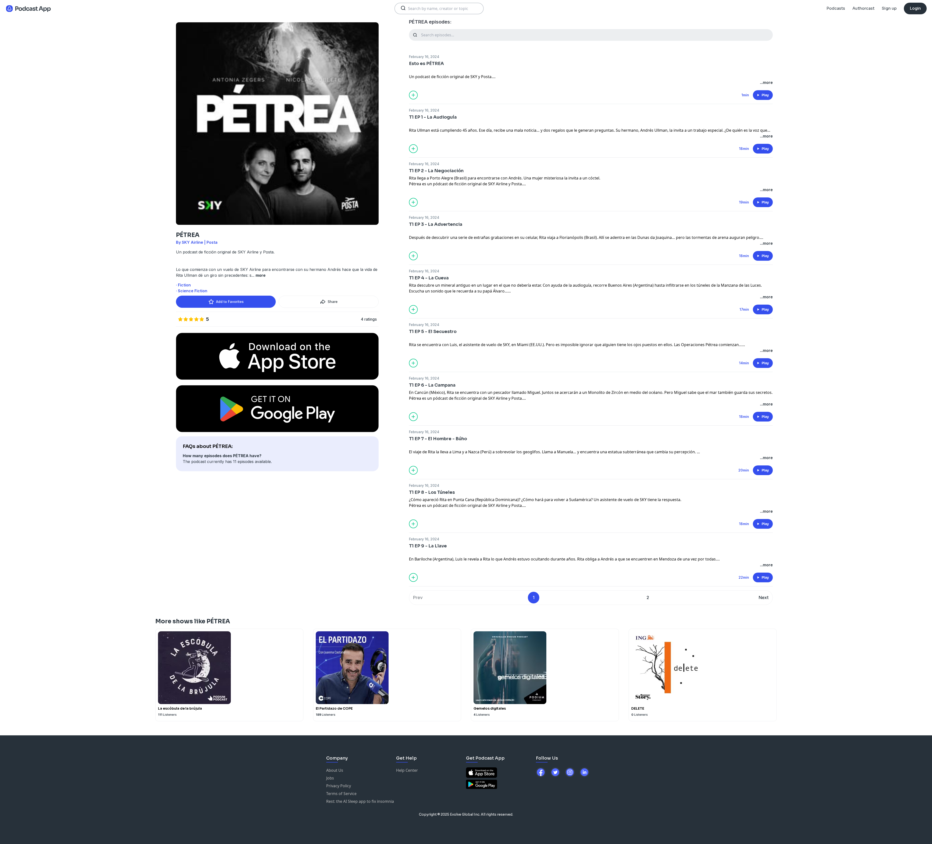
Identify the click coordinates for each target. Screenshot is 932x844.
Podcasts (835, 8)
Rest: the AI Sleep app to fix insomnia (360, 801)
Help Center (407, 770)
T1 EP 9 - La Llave (428, 546)
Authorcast (863, 8)
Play (765, 95)
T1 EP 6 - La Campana (432, 385)
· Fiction (183, 285)
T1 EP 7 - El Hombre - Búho (438, 438)
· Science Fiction (191, 290)
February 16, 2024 (424, 57)
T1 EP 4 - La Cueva (429, 278)
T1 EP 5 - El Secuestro (433, 331)
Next (764, 597)
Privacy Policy (338, 785)
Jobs (330, 778)
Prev (418, 597)
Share (333, 302)
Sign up (889, 8)
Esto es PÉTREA (426, 63)
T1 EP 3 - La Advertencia (435, 224)
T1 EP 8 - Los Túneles (432, 492)
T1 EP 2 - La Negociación (436, 170)
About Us (334, 770)
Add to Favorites (230, 302)
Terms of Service (341, 793)
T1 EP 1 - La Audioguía (433, 117)
